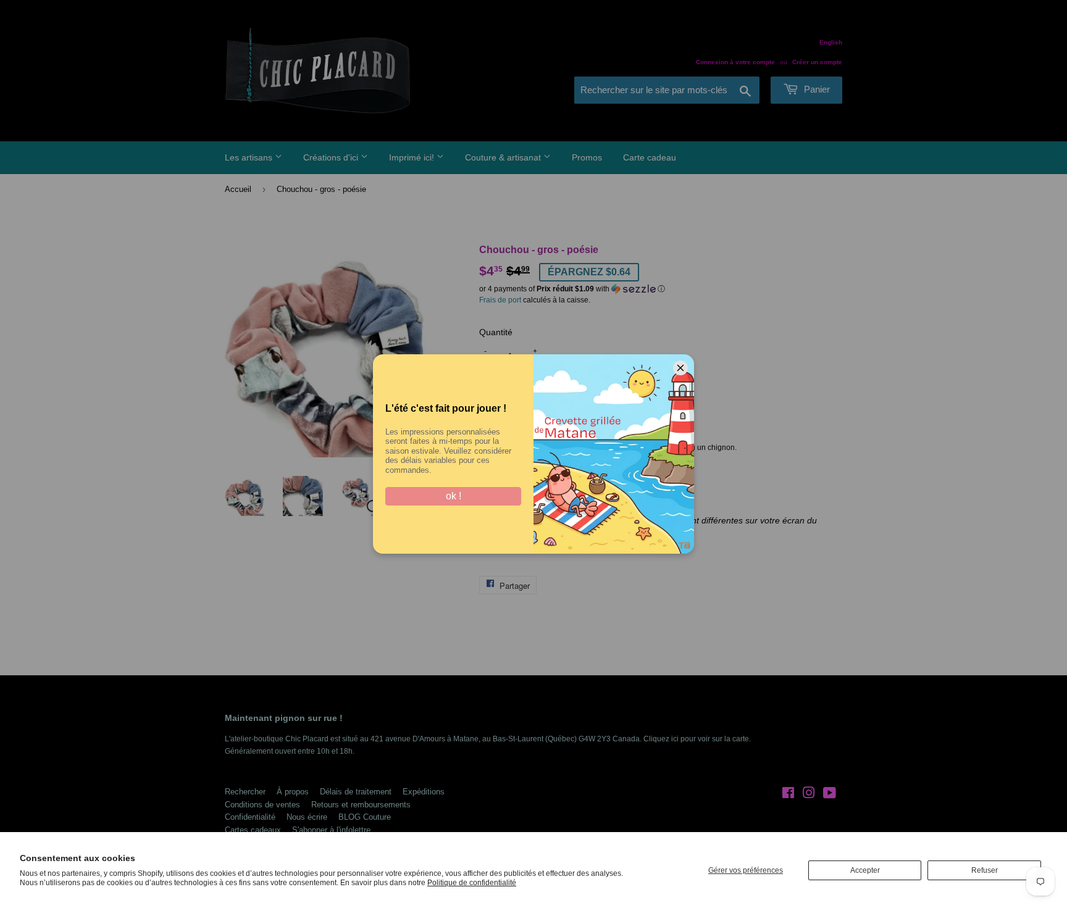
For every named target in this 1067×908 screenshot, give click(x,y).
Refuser (984, 870)
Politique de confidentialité (471, 882)
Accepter (865, 870)
